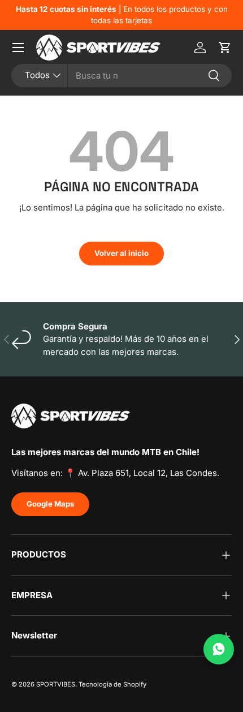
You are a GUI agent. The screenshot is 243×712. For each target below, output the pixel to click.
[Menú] (18, 47)
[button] (224, 47)
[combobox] (121, 75)
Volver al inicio (121, 253)
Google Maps (50, 503)
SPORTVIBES (55, 684)
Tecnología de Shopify (112, 684)
